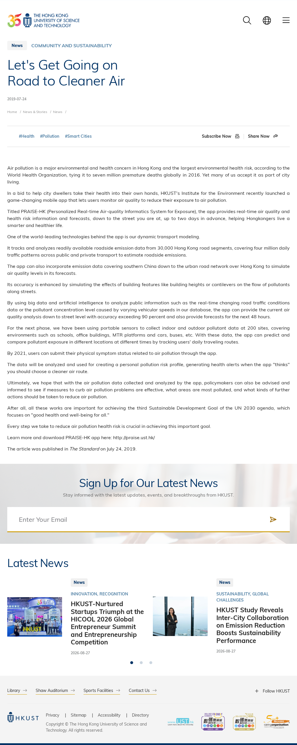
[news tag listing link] (26, 136)
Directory (140, 715)
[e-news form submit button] (273, 519)
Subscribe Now (217, 136)
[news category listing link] (71, 45)
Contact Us (139, 690)
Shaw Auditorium (52, 690)
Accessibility (109, 715)
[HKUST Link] (43, 20)
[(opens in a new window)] (213, 722)
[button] (131, 662)
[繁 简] (267, 20)
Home (12, 111)
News (57, 111)
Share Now (259, 136)
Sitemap (78, 715)
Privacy (52, 715)
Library (13, 690)
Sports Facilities (98, 690)
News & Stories (35, 111)
